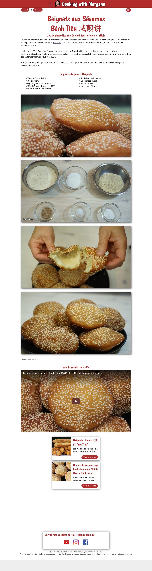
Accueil (25, 10)
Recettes (38, 10)
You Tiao (57, 42)
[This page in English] (128, 10)
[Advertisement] (76, 507)
